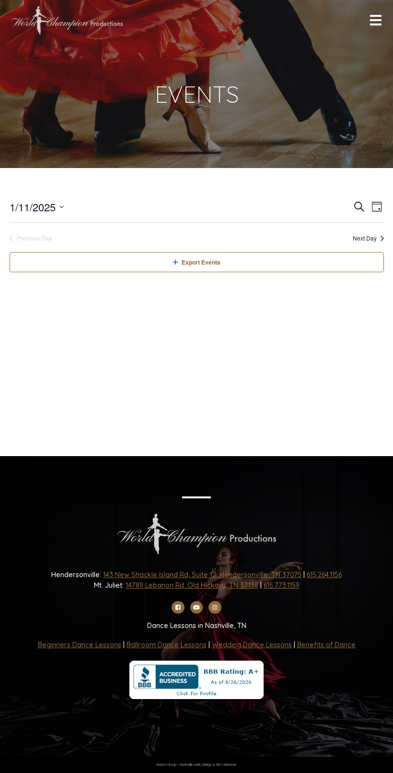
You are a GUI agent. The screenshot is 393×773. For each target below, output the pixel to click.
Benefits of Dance (326, 644)
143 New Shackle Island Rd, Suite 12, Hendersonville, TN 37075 (202, 574)
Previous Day (34, 238)
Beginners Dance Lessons (79, 644)
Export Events (201, 262)
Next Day (365, 238)
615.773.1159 (282, 585)
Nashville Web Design (196, 764)
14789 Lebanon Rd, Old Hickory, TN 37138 (192, 585)
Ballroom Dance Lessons (167, 644)
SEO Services (226, 764)
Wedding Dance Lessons (252, 644)
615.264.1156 (324, 574)
